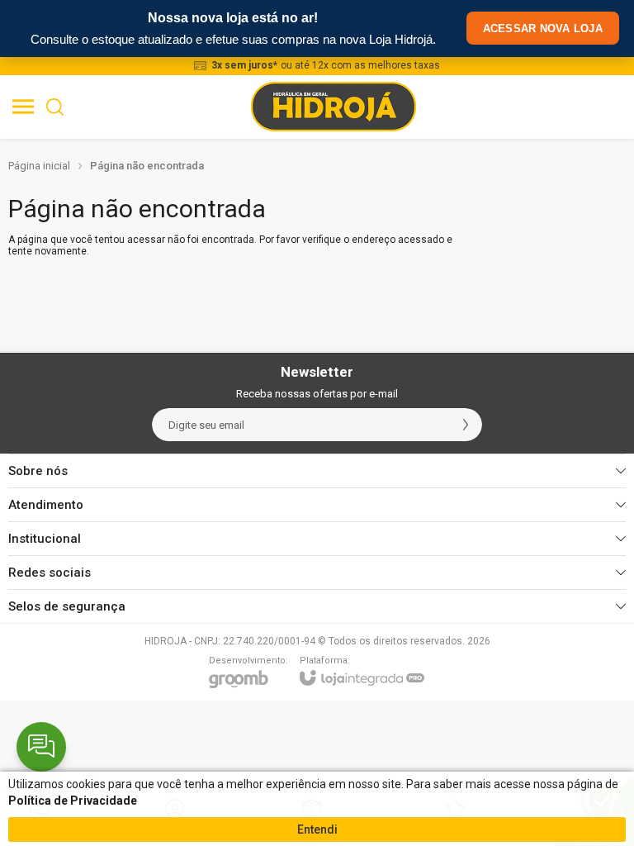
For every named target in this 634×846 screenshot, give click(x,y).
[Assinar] (465, 424)
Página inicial (39, 165)
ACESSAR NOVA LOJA (543, 28)
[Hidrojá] (333, 106)
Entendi (317, 829)
